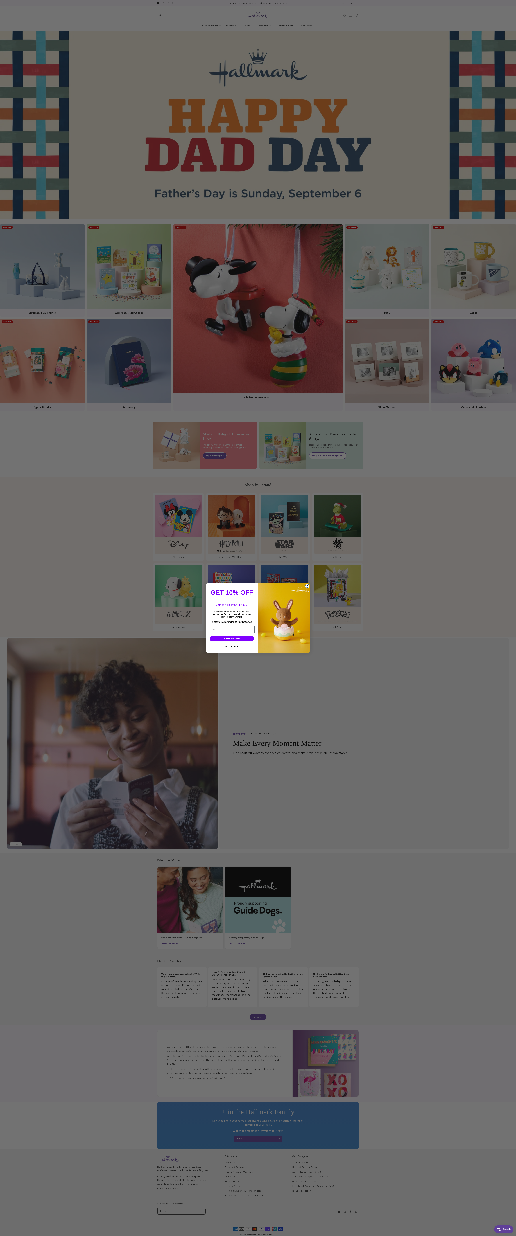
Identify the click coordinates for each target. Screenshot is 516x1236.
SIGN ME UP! (232, 638)
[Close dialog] (307, 586)
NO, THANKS (231, 647)
